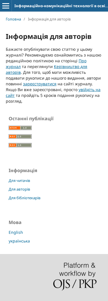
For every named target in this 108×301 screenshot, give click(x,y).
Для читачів (19, 180)
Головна (13, 19)
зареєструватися (39, 83)
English (16, 232)
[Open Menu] (6, 6)
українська (19, 241)
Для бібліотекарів (25, 197)
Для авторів (19, 189)
